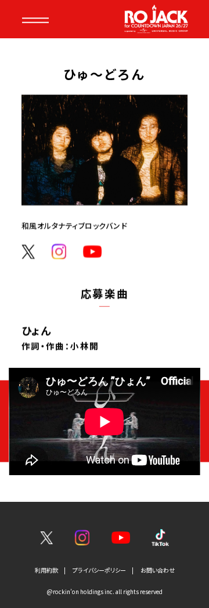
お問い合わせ (157, 570)
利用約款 (46, 570)
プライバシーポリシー (99, 570)
